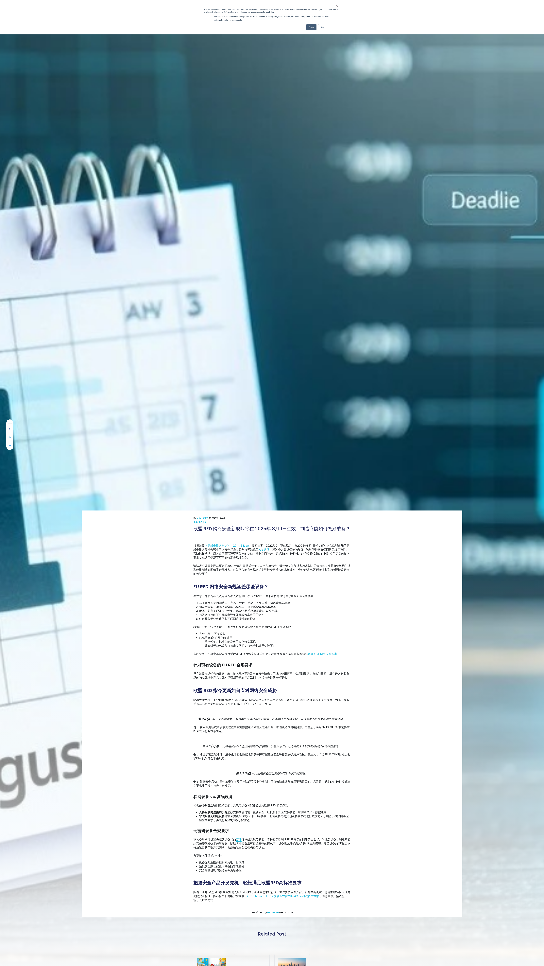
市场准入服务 (200, 522)
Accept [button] (311, 27)
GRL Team (202, 517)
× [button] (337, 5)
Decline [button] (324, 27)
